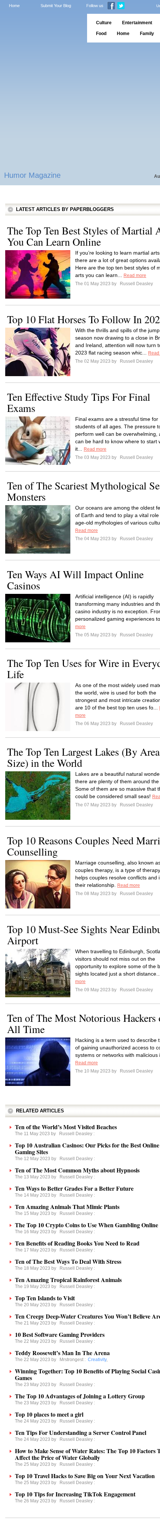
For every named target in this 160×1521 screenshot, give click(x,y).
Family (147, 33)
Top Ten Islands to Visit (45, 1298)
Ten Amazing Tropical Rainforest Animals (68, 1279)
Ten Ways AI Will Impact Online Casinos (75, 579)
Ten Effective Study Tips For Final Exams (78, 402)
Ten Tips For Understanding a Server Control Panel (80, 1432)
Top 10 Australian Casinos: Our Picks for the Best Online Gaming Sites (87, 1148)
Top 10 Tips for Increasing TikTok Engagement (75, 1494)
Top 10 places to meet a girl (49, 1414)
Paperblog (41, 28)
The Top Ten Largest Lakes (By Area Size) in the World (83, 757)
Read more (135, 275)
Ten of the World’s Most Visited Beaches (66, 1126)
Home (14, 5)
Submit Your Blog (56, 5)
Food (101, 33)
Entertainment (137, 22)
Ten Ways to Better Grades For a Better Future (74, 1188)
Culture (104, 22)
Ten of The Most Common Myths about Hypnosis (77, 1170)
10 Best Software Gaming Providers (60, 1334)
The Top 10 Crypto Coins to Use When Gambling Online (86, 1225)
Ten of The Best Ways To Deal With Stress (68, 1261)
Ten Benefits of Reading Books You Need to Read (77, 1243)
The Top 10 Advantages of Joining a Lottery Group (80, 1396)
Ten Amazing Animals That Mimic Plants (67, 1206)
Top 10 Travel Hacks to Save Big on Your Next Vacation (85, 1475)
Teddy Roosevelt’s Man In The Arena (62, 1352)
